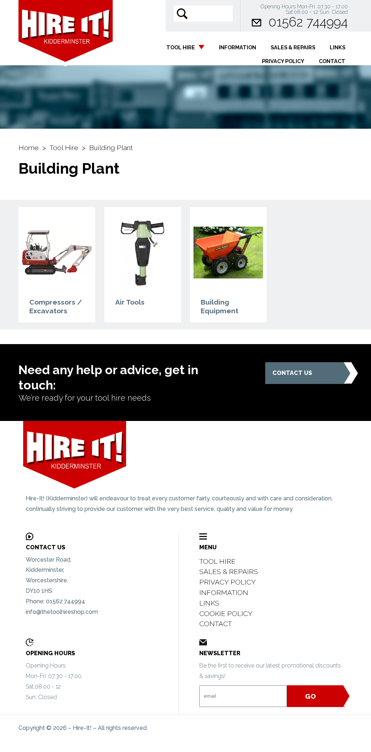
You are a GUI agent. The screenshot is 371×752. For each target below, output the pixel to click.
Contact (332, 61)
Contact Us (292, 372)
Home (28, 148)
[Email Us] (256, 22)
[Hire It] (65, 41)
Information (237, 47)
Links (337, 47)
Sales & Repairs (293, 47)
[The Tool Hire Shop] (92, 457)
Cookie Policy (226, 613)
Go (310, 696)
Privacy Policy (283, 61)
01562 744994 (308, 22)
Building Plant (111, 148)
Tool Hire (180, 47)
